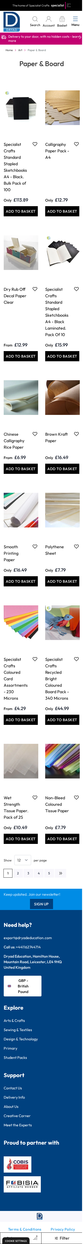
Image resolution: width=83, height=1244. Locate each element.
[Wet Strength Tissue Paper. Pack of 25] (21, 761)
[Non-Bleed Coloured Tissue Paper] (62, 761)
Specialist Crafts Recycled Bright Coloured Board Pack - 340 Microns (57, 679)
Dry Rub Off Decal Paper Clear (15, 296)
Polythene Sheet (54, 550)
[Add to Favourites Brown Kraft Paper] (76, 434)
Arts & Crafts (14, 1020)
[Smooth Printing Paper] (21, 510)
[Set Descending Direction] (35, 1238)
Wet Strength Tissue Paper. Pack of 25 (16, 807)
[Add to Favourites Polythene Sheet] (76, 546)
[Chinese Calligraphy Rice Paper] (21, 397)
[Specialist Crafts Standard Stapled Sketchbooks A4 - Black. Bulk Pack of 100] (21, 108)
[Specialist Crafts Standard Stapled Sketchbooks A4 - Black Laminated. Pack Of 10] (62, 253)
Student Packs (15, 1057)
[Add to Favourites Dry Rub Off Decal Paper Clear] (35, 289)
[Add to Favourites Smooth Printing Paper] (35, 546)
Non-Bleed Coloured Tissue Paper (57, 804)
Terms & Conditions (25, 1229)
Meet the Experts (18, 1125)
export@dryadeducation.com (28, 937)
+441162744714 (28, 947)
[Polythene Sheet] (62, 510)
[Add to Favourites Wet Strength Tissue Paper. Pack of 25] (35, 797)
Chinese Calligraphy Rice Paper (14, 441)
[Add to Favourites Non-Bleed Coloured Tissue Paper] (76, 797)
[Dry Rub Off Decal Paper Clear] (21, 253)
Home (9, 50)
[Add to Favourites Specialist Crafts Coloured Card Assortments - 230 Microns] (35, 659)
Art (20, 50)
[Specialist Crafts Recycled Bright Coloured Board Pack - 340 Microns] (62, 623)
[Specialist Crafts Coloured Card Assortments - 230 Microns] (21, 623)
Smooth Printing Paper (11, 553)
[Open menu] (75, 18)
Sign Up (41, 904)
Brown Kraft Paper (56, 437)
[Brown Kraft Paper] (62, 397)
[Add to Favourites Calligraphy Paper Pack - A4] (76, 144)
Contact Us (13, 1088)
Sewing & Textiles (18, 1029)
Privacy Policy (63, 1229)
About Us (11, 1106)
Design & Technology (21, 1039)
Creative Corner (17, 1115)
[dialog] (16, 1240)
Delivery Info (14, 1097)
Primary (10, 1048)
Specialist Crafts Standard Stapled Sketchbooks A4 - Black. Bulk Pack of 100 (15, 167)
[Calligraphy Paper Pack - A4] (62, 108)
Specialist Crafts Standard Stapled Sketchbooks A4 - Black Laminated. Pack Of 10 (56, 312)
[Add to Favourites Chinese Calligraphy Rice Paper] (35, 434)
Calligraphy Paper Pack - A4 (57, 151)
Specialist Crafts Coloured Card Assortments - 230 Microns (16, 679)
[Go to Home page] (12, 22)
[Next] (60, 873)
